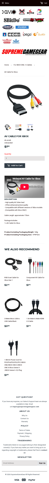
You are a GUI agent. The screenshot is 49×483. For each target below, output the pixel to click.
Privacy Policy (24, 436)
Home (6, 65)
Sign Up (42, 463)
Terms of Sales (24, 430)
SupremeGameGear (18, 474)
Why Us (24, 415)
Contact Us (24, 418)
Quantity (7, 154)
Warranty (24, 421)
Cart (45, 3)
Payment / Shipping (24, 433)
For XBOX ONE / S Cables (23, 65)
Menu (7, 3)
